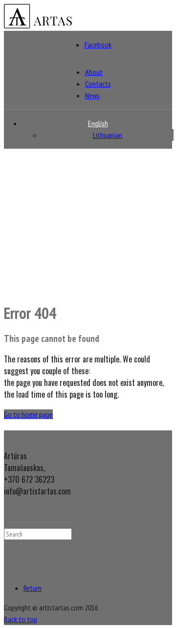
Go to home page (28, 414)
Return (32, 588)
